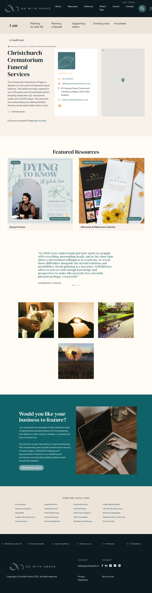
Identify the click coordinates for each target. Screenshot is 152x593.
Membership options (31, 467)
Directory (88, 6)
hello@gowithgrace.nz (88, 565)
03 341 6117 (67, 78)
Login (124, 2)
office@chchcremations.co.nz (76, 83)
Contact (130, 6)
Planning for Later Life (13, 544)
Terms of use (108, 576)
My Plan (132, 2)
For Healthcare (135, 544)
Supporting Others (62, 544)
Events (116, 6)
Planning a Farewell (37, 544)
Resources (73, 6)
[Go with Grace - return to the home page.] (27, 8)
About (58, 6)
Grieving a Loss (85, 544)
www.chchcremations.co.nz (75, 99)
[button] (141, 194)
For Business (109, 544)
